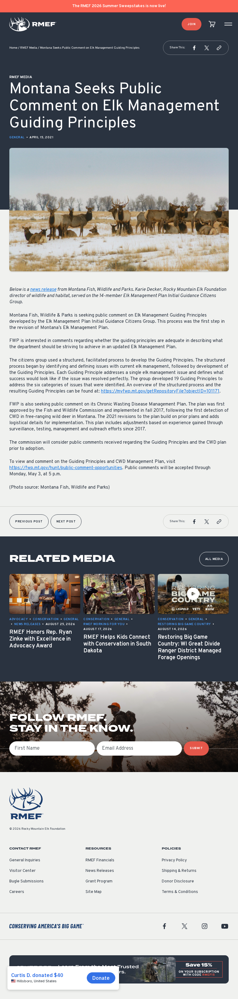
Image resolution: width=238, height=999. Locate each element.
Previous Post (29, 522)
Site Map (94, 892)
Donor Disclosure (178, 881)
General (17, 137)
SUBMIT (196, 748)
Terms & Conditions (180, 892)
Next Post (66, 522)
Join (191, 24)
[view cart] (212, 24)
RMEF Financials (100, 860)
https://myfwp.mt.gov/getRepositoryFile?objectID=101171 (160, 391)
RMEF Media (28, 48)
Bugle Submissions (26, 881)
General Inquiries (24, 860)
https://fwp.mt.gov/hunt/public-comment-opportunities (65, 468)
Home (13, 48)
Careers (16, 892)
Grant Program (99, 881)
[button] (194, 47)
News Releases (100, 870)
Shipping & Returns (179, 870)
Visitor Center (22, 870)
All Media (214, 559)
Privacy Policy (174, 860)
